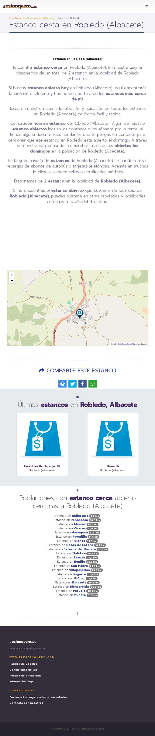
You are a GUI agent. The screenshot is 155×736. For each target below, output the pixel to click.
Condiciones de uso (23, 670)
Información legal (21, 681)
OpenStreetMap (128, 343)
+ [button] (12, 274)
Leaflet (114, 343)
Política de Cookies (23, 664)
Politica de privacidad (25, 675)
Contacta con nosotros (26, 703)
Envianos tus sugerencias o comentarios (38, 697)
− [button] (12, 280)
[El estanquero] (20, 6)
